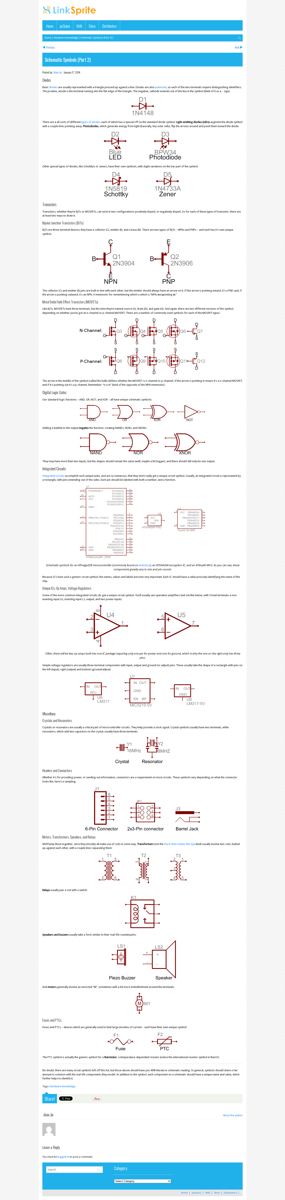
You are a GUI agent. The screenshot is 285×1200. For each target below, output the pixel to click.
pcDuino (65, 26)
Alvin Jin (57, 72)
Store (92, 26)
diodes (53, 87)
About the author (233, 1115)
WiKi (79, 26)
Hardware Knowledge (66, 37)
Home (49, 26)
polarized (160, 87)
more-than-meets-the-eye (179, 844)
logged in (63, 1156)
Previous (50, 47)
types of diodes (90, 122)
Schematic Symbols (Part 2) (96, 37)
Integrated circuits (53, 475)
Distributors (109, 26)
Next (237, 47)
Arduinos (144, 565)
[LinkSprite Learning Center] (69, 15)
